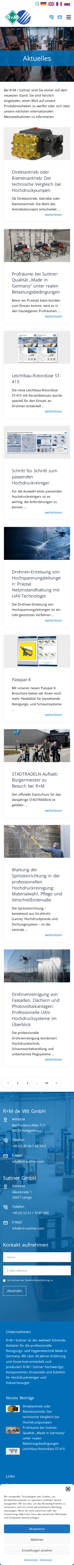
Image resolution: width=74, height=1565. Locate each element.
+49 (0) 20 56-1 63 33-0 (29, 1146)
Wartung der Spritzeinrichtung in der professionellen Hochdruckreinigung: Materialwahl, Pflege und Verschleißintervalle (37, 885)
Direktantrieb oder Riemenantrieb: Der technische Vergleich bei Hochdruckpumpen (36, 181)
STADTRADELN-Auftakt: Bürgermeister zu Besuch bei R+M (35, 780)
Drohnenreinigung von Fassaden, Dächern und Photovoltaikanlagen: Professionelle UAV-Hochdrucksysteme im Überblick (35, 1009)
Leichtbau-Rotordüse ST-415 (44, 1449)
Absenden (14, 1291)
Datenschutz (31, 1559)
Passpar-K (21, 679)
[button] (68, 1489)
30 (46, 1083)
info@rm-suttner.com (28, 1161)
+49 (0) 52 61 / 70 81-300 (30, 1213)
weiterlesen (53, 214)
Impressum (46, 1559)
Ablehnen (37, 1539)
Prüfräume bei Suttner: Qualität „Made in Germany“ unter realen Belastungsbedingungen (36, 283)
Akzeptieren (37, 1529)
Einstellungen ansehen (37, 1550)
